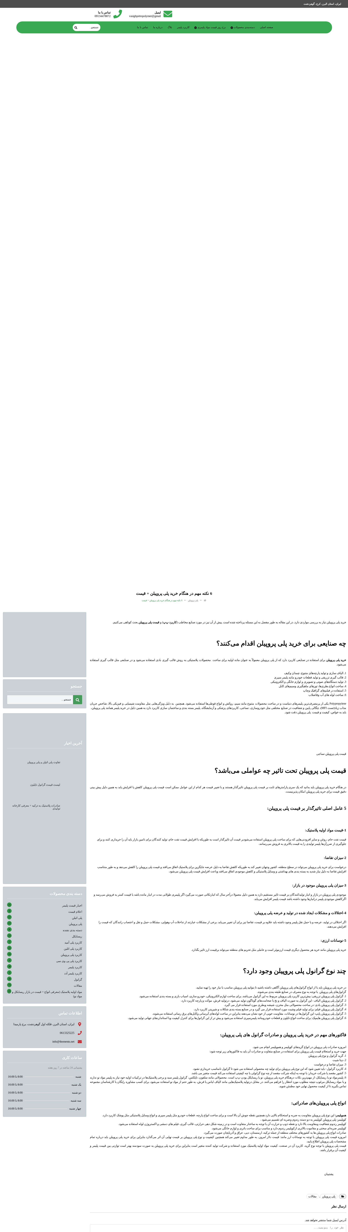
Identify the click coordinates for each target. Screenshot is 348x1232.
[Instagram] (24, 4)
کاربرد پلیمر (183, 27)
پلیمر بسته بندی (191, 707)
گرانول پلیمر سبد (177, 1077)
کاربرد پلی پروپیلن (71, 954)
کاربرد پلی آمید (73, 942)
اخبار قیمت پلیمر (72, 905)
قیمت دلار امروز (269, 1137)
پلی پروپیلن (193, 600)
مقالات (312, 1196)
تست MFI (328, 707)
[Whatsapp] (15, 4)
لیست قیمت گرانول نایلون (45, 784)
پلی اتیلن (77, 917)
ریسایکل (77, 936)
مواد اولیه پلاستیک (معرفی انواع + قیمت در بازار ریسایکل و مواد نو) (47, 994)
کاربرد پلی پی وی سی (69, 961)
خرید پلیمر (120, 707)
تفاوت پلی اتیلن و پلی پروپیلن (43, 762)
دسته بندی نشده (72, 930)
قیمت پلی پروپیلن (254, 787)
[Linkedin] (7, 4)
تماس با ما (142, 27)
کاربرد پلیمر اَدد (73, 973)
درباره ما (157, 27)
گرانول (78, 979)
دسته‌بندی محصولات (244, 27)
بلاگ (169, 27)
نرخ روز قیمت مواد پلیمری (212, 27)
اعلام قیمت (75, 911)
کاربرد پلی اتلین (73, 948)
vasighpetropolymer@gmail (145, 16)
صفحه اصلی (266, 27)
